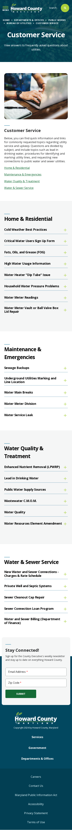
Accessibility (36, 804)
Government (37, 748)
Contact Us (36, 786)
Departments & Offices (29, 20)
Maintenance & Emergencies (22, 174)
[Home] (26, 7)
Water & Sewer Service (19, 188)
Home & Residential (17, 168)
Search (53, 7)
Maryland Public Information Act (36, 795)
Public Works (57, 20)
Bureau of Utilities (19, 23)
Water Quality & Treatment (22, 181)
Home (6, 20)
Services (37, 737)
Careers (36, 777)
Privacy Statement (36, 813)
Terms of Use (36, 822)
